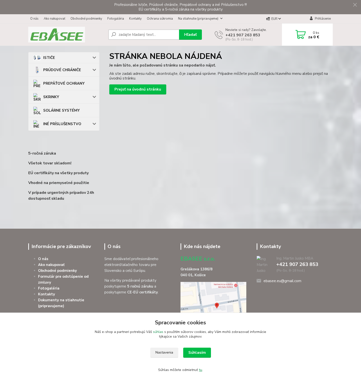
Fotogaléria (115, 18)
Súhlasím (197, 352)
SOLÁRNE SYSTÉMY (61, 110)
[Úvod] (66, 34)
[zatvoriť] (355, 5)
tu (200, 370)
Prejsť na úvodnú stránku (137, 89)
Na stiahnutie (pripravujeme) (198, 18)
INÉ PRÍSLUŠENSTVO (62, 123)
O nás (34, 18)
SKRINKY (51, 96)
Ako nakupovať (54, 18)
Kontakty (135, 18)
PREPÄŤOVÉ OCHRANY (64, 83)
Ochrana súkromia (160, 18)
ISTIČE (49, 57)
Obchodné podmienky (86, 18)
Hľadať (190, 34)
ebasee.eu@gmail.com (282, 280)
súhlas (158, 331)
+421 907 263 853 (242, 35)
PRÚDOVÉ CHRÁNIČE (62, 69)
